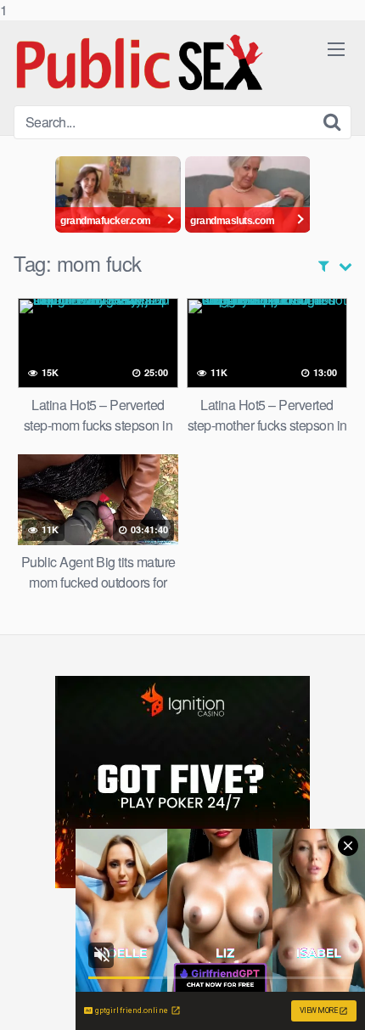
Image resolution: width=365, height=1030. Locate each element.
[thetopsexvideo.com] (141, 63)
